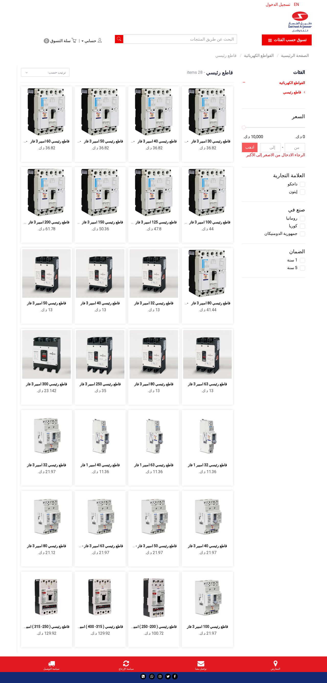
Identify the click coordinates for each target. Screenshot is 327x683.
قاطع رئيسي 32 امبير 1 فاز (207, 465)
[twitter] (168, 676)
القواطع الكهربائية (259, 55)
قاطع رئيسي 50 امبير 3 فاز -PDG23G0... (92, 141)
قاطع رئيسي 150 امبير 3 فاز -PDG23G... (92, 222)
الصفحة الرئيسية (295, 55)
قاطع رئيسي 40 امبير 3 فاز (100, 303)
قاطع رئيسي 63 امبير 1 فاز (153, 465)
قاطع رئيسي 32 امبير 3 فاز (153, 303)
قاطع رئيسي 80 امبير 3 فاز (153, 384)
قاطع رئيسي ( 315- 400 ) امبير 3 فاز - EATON (89, 627)
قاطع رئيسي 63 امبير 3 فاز (207, 384)
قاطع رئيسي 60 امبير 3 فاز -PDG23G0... (38, 141)
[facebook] (174, 676)
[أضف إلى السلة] (225, 129)
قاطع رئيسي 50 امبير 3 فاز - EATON (150, 546)
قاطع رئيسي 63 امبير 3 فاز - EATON (96, 546)
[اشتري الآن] (189, 129)
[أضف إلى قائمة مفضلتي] (213, 129)
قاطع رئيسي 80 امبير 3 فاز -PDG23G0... (199, 303)
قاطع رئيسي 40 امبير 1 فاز (100, 465)
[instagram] (160, 676)
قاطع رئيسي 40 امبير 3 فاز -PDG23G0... (146, 141)
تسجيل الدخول (278, 4)
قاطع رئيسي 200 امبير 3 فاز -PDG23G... (38, 222)
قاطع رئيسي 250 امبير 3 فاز (100, 384)
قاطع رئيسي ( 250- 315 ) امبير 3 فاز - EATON (35, 627)
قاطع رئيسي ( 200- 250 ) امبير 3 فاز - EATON (143, 627)
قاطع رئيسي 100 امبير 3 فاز (207, 627)
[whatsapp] (151, 676)
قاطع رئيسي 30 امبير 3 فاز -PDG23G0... (199, 141)
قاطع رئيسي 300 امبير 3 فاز (46, 384)
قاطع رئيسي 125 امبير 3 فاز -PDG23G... (146, 222)
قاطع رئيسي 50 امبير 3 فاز (46, 303)
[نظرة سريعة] (201, 129)
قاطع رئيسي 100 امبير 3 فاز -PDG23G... (199, 222)
